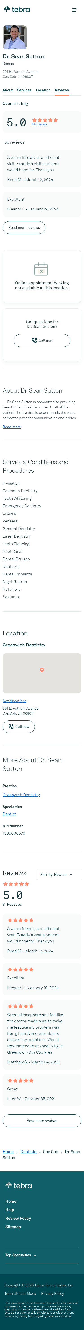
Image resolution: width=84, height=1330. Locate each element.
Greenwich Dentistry (21, 794)
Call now (46, 340)
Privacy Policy (52, 1293)
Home (8, 1151)
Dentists (28, 1151)
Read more (12, 427)
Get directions (14, 701)
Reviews (62, 90)
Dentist (9, 814)
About (8, 90)
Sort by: (53, 874)
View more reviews (42, 1121)
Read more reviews (24, 227)
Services (24, 90)
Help (9, 1209)
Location (43, 90)
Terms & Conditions (20, 1293)
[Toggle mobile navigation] (74, 10)
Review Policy (18, 1218)
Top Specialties (18, 1255)
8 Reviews (39, 124)
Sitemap (13, 1226)
